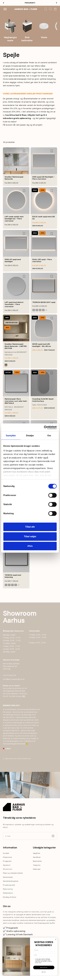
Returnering (8, 889)
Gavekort (6, 865)
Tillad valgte (30, 536)
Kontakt (6, 853)
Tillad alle (30, 526)
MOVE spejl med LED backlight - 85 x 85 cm (41, 345)
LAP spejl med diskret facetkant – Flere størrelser (14, 304)
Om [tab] (49, 435)
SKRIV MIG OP (43, 967)
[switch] (52, 495)
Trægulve (36, 865)
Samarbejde (8, 877)
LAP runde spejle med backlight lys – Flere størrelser (14, 218)
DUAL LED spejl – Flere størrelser (42, 260)
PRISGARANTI (30, 3)
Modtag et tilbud (9, 897)
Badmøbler (37, 861)
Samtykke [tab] (11, 435)
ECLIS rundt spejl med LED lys (43, 217)
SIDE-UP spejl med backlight (13, 260)
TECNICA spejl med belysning (13, 576)
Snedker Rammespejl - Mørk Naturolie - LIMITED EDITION (16, 346)
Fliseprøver (7, 857)
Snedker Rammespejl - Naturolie (14, 178)
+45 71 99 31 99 (9, 675)
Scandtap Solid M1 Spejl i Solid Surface (43, 400)
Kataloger (37, 869)
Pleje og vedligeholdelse (13, 873)
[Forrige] (3, 2)
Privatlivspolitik (9, 885)
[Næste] (56, 2)
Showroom (7, 869)
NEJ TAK (44, 972)
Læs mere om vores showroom (17, 758)
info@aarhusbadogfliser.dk (13, 679)
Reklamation (8, 893)
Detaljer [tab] (30, 435)
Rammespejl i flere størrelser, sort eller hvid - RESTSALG (16, 401)
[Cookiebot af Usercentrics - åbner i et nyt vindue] (44, 427)
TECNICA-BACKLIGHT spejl (43, 302)
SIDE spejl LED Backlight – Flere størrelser (43, 178)
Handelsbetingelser (10, 881)
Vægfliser (36, 853)
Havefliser (37, 857)
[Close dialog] (56, 939)
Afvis (30, 546)
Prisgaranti (7, 861)
